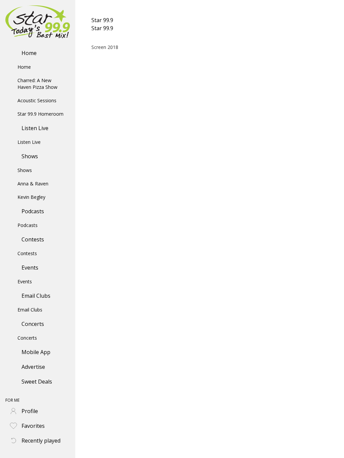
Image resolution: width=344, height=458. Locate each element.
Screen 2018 (104, 47)
